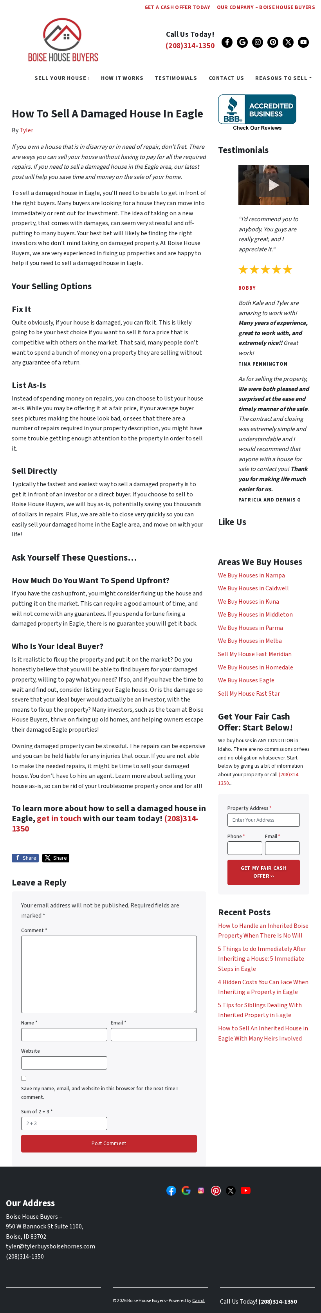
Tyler (26, 130)
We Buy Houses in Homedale (255, 667)
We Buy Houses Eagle (246, 680)
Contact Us (226, 78)
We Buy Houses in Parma (250, 628)
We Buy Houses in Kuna (248, 601)
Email (118, 1022)
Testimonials (176, 78)
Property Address (249, 808)
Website (30, 1051)
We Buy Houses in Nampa (251, 575)
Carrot (198, 1300)
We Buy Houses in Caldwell (253, 588)
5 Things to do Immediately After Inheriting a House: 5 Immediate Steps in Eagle (262, 959)
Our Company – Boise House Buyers (266, 7)
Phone (236, 836)
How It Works (122, 78)
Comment (34, 930)
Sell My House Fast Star (249, 693)
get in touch (59, 819)
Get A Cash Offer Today (177, 7)
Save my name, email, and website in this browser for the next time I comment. (99, 1093)
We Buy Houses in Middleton (255, 614)
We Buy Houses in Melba (250, 641)
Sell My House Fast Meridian (255, 654)
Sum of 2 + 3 (37, 1111)
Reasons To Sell (281, 78)
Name (29, 1022)
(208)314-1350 (190, 45)
